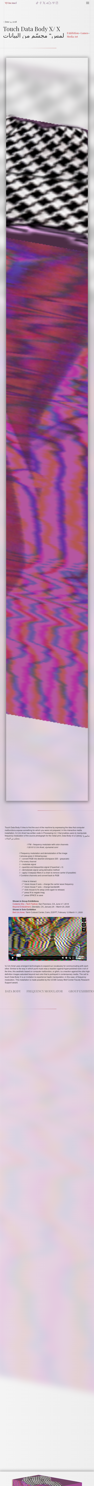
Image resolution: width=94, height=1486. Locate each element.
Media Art (72, 36)
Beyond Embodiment (22, 906)
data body (13, 991)
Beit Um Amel (19, 912)
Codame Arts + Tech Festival (25, 903)
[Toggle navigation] (87, 3)
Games (84, 33)
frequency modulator (45, 991)
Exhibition (73, 33)
